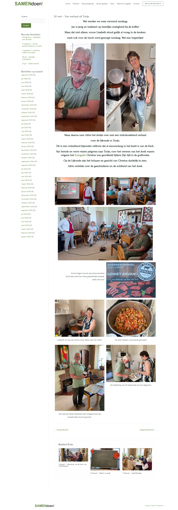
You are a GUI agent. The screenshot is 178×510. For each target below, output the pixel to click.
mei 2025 (25, 131)
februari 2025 (26, 142)
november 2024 (27, 154)
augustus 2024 (27, 165)
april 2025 (25, 135)
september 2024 (27, 161)
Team (112, 4)
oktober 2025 (26, 112)
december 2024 (27, 150)
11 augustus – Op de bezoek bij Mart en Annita (32, 45)
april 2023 (25, 225)
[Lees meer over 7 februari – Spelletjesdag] (137, 459)
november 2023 (27, 199)
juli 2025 (24, 124)
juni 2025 (24, 127)
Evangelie (80, 155)
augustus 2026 (27, 75)
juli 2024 (24, 169)
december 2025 (27, 105)
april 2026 (25, 90)
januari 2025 (26, 146)
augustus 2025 (27, 120)
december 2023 (27, 195)
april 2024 (25, 180)
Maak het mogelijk (124, 4)
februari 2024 (26, 188)
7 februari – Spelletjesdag (131, 473)
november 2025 (27, 109)
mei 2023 (25, 222)
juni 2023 (24, 218)
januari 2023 (26, 237)
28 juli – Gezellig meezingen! (28, 58)
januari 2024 (26, 191)
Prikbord (76, 4)
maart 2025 (25, 139)
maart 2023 (25, 229)
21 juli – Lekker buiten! (30, 63)
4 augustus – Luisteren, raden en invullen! (31, 51)
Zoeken (24, 16)
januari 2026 (26, 101)
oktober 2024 (26, 158)
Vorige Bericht (61, 430)
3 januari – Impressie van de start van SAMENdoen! (72, 465)
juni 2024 (24, 173)
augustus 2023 (27, 210)
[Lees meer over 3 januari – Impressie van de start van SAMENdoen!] (73, 454)
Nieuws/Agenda (88, 4)
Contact (136, 4)
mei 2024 (25, 176)
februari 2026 (26, 97)
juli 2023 (24, 214)
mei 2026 (25, 86)
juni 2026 (24, 82)
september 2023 (27, 206)
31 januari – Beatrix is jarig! (100, 473)
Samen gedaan (102, 4)
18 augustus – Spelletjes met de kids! (31, 38)
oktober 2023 (26, 203)
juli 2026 (24, 79)
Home (68, 4)
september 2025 (27, 116)
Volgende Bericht (148, 430)
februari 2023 (26, 233)
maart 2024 (25, 184)
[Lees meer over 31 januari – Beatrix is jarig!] (105, 459)
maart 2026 (25, 94)
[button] (153, 3)
